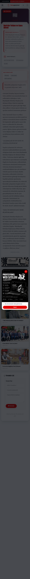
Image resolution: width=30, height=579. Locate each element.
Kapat (15, 307)
